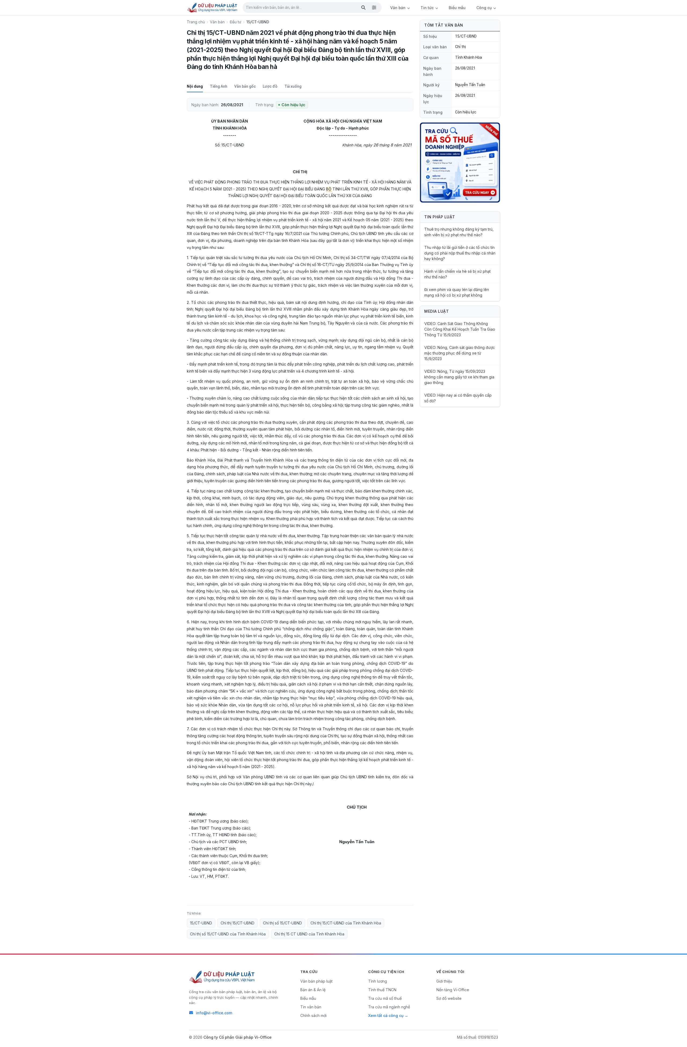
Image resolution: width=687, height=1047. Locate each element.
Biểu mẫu (457, 7)
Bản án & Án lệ (313, 989)
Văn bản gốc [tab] (245, 86)
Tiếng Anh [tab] (218, 86)
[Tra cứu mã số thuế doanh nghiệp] (460, 162)
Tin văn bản (310, 1007)
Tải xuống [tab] (292, 86)
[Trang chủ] (212, 7)
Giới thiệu (444, 981)
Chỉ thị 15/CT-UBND (237, 923)
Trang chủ (196, 22)
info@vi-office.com (214, 1013)
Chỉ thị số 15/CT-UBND (282, 923)
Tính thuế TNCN (382, 989)
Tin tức (428, 7)
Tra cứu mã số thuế (385, 998)
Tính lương (377, 981)
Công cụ (484, 7)
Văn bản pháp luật (316, 981)
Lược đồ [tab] (270, 86)
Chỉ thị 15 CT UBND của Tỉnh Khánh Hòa (309, 934)
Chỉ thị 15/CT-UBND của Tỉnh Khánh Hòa (345, 923)
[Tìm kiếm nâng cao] (374, 7)
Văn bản (398, 7)
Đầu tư (235, 22)
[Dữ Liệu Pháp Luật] (222, 977)
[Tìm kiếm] (363, 7)
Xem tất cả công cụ (385, 1015)
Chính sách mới (313, 1015)
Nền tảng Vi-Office (452, 989)
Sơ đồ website (449, 998)
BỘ (328, 189)
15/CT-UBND (201, 923)
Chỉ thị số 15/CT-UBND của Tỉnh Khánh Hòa (228, 934)
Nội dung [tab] (195, 86)
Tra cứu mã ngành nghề (389, 1007)
